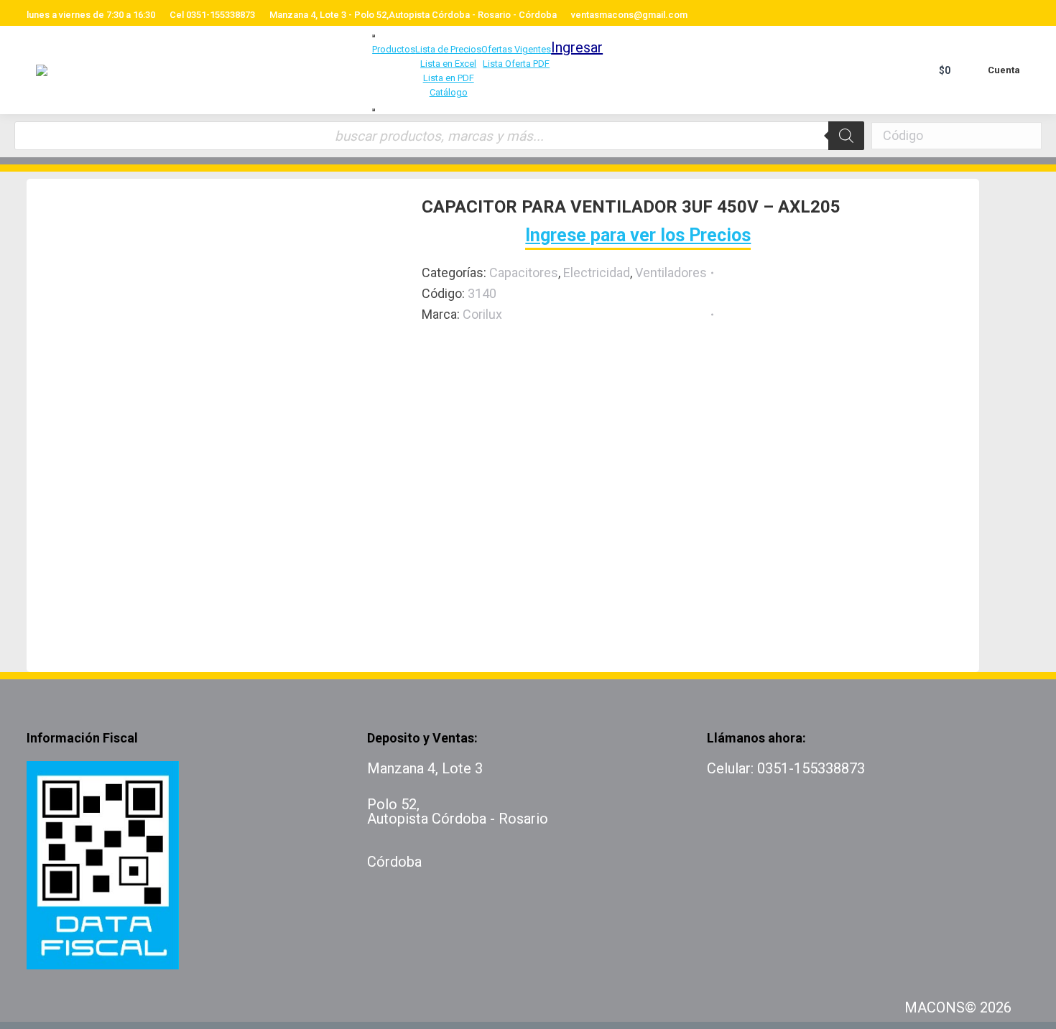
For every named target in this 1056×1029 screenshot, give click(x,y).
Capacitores (523, 272)
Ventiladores (671, 272)
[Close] (373, 109)
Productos (393, 49)
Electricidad (596, 272)
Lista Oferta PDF (516, 63)
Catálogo (449, 92)
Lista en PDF (448, 78)
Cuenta (1004, 70)
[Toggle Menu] (373, 35)
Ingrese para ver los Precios (638, 235)
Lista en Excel (448, 63)
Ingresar (577, 47)
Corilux (482, 314)
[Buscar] (846, 135)
